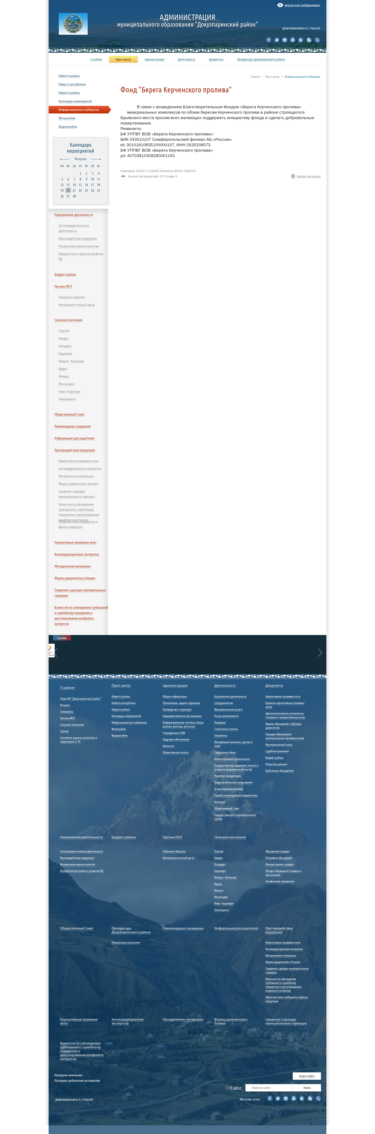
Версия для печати (309, 176)
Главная (255, 76)
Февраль (80, 158)
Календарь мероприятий (80, 147)
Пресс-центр (272, 76)
